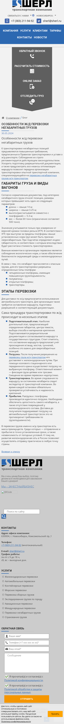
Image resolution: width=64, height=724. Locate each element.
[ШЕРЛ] (32, 7)
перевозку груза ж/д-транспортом (27, 357)
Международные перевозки (20, 608)
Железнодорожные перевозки (21, 576)
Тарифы (55, 30)
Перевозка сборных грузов (19, 594)
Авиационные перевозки (19, 603)
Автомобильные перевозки (20, 581)
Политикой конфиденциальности (23, 680)
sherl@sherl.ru (52, 21)
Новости (40, 37)
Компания (10, 30)
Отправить (26, 699)
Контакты (24, 37)
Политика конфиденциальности (16, 721)
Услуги (25, 30)
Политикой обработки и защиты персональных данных (23, 691)
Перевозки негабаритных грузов (23, 612)
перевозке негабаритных (43, 175)
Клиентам (40, 30)
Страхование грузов (16, 617)
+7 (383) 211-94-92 (22, 21)
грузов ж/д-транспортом (14, 178)
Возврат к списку (10, 451)
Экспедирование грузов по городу (23, 599)
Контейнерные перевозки (19, 585)
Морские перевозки (16, 590)
